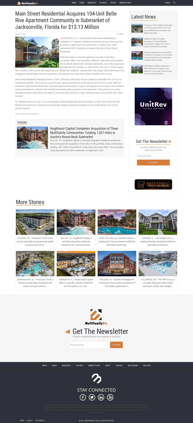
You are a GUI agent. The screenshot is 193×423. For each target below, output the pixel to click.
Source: (27, 114)
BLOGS (54, 366)
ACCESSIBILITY (40, 421)
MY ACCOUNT (133, 366)
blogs (82, 3)
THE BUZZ (79, 366)
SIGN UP (117, 345)
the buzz (103, 3)
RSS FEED (147, 366)
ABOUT (107, 366)
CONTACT (119, 366)
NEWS (44, 366)
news (74, 3)
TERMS (22, 421)
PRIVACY (30, 421)
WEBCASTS (66, 366)
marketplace (125, 3)
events (113, 3)
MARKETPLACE (94, 366)
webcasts (92, 3)
